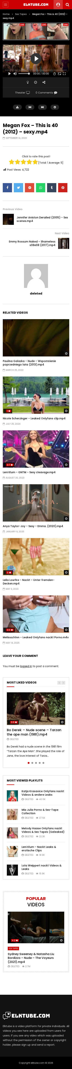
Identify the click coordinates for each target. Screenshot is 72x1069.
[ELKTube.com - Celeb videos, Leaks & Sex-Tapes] (36, 4)
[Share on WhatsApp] (40, 187)
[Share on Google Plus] (29, 187)
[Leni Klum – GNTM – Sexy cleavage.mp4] (36, 449)
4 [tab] (40, 763)
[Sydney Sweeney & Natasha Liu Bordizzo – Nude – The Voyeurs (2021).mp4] (36, 927)
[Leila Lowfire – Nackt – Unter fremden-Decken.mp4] (36, 556)
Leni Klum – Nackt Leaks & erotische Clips (39, 848)
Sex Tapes (21, 14)
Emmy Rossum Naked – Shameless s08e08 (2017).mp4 (32, 243)
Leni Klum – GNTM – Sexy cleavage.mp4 (29, 472)
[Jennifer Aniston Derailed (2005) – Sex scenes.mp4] (8, 219)
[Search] (67, 4)
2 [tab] (32, 763)
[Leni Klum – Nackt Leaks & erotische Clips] (12, 851)
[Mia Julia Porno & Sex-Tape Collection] (12, 814)
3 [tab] (36, 763)
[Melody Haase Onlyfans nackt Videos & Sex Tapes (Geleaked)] (12, 832)
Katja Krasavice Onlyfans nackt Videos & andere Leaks (43, 793)
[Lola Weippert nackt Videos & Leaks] (12, 870)
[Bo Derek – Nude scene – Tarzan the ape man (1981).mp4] (36, 708)
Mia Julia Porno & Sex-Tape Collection (40, 811)
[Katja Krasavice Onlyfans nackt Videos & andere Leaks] (12, 795)
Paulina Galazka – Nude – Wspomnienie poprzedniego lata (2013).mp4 (29, 362)
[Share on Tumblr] (51, 187)
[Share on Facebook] (7, 187)
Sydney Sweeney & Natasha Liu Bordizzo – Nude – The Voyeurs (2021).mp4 (31, 958)
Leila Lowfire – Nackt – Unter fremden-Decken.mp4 (28, 581)
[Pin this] (62, 187)
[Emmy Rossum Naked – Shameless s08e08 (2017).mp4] (63, 243)
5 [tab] (43, 763)
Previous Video (13, 209)
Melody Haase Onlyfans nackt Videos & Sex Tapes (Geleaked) (43, 830)
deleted (36, 293)
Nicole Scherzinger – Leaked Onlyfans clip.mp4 (34, 418)
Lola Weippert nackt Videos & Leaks (41, 867)
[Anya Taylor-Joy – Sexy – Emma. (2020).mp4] (36, 503)
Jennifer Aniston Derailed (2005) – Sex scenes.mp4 (42, 219)
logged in (26, 666)
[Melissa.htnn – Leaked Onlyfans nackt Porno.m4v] (36, 614)
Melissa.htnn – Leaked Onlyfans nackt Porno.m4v (36, 637)
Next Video (62, 233)
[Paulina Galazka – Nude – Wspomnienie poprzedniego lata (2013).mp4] (36, 337)
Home (6, 14)
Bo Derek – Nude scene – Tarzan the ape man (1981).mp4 (34, 732)
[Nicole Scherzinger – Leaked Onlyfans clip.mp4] (36, 395)
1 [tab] (29, 763)
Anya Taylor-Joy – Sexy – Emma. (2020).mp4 (33, 526)
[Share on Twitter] (18, 187)
